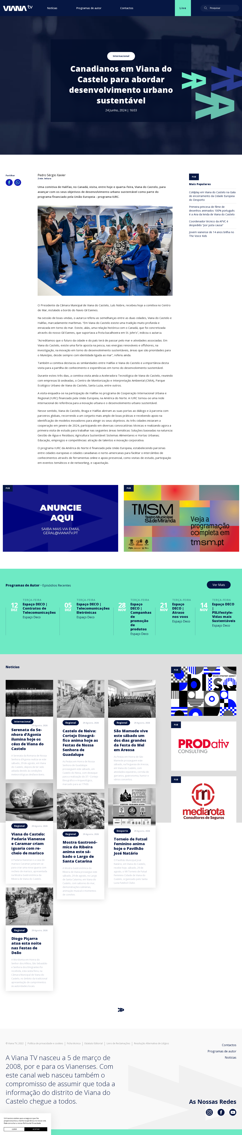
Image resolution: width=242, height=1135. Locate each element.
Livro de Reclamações (118, 1043)
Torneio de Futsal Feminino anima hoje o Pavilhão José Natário (130, 846)
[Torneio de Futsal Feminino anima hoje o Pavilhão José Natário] (132, 825)
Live (183, 8)
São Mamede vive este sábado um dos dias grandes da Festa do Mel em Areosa (131, 740)
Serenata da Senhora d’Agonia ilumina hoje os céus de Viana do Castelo (27, 739)
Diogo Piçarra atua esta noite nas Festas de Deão (26, 945)
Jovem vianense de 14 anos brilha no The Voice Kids (211, 234)
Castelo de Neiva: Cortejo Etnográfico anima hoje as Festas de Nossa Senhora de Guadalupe (80, 742)
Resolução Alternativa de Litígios (151, 1043)
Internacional (121, 56)
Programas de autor (88, 8)
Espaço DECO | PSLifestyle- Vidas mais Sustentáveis (223, 612)
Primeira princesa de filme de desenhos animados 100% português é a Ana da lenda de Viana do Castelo (212, 210)
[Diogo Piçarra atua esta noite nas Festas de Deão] (29, 924)
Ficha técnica (74, 1043)
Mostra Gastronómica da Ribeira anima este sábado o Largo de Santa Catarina (80, 852)
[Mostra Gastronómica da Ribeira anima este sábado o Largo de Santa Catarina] (80, 828)
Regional (19, 826)
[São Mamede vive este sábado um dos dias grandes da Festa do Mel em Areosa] (132, 717)
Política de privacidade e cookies (45, 1043)
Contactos (126, 8)
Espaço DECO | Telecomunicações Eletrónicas (93, 608)
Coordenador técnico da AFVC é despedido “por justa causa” (208, 223)
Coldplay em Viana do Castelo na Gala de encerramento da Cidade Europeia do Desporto (212, 196)
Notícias (52, 8)
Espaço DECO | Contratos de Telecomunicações (39, 608)
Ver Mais (219, 585)
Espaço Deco (32, 617)
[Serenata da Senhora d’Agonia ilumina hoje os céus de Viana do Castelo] (29, 715)
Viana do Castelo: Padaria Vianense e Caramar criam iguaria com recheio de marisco (28, 844)
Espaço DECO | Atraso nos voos (180, 610)
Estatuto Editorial (94, 1043)
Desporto (122, 830)
